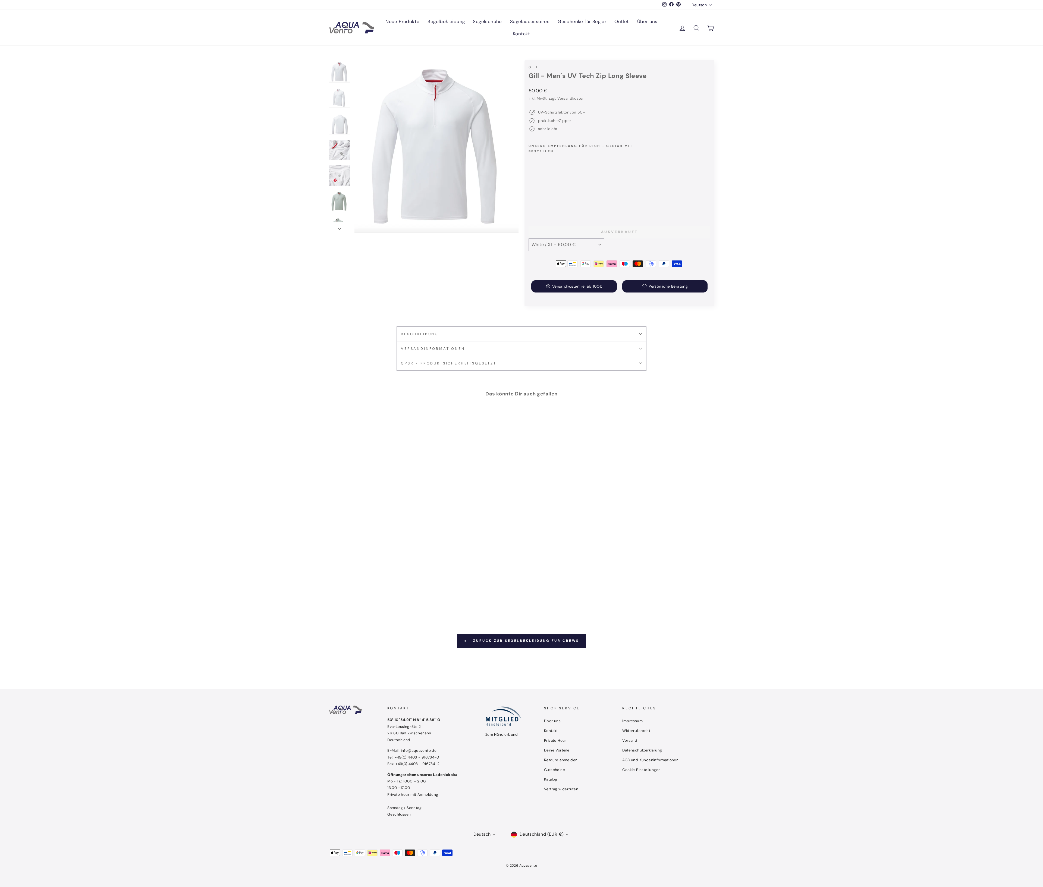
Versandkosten (571, 98)
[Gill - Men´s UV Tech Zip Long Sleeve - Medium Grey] (554, 202)
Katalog (550, 779)
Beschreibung (420, 334)
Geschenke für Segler (582, 21)
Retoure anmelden (560, 760)
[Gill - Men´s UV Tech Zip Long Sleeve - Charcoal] (546, 202)
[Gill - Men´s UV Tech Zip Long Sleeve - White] (532, 202)
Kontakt (521, 34)
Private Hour (555, 740)
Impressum (632, 721)
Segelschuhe (487, 21)
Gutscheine (554, 770)
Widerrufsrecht (636, 730)
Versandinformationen (433, 348)
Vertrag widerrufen (561, 789)
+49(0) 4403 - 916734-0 (417, 757)
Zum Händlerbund (501, 734)
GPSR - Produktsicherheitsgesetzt (449, 363)
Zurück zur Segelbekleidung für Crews (525, 640)
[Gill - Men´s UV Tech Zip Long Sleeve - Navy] (539, 202)
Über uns (647, 21)
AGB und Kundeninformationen (650, 760)
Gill (534, 67)
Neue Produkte (402, 21)
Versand (629, 740)
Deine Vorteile (557, 750)
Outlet (621, 21)
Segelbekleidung (446, 21)
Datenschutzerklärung (642, 750)
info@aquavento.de (419, 750)
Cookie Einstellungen (641, 770)
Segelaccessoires (529, 21)
